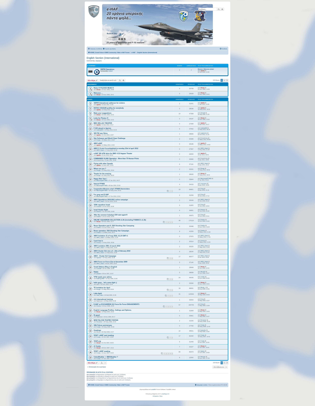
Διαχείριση (99, 60)
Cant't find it (98, 241)
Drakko (98, 216)
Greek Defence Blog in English (105, 267)
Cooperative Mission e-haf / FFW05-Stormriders (112, 189)
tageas (203, 351)
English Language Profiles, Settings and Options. (113, 310)
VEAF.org (97, 341)
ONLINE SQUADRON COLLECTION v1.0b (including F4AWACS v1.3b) (120, 220)
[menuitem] (109, 48)
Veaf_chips (99, 295)
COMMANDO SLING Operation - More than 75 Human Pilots (116, 158)
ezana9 (98, 206)
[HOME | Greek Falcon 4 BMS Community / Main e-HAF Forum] (99, 11)
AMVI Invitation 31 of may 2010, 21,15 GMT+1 (111, 236)
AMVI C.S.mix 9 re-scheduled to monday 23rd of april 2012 (116, 148)
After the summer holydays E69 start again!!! (110, 215)
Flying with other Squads (103, 163)
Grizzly (98, 242)
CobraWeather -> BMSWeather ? (106, 357)
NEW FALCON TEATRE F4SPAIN (106, 320)
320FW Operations (107, 69)
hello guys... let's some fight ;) (105, 283)
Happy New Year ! (100, 179)
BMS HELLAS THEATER (103, 123)
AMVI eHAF (98, 143)
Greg (202, 188)
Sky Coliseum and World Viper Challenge (109, 138)
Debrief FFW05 (99, 184)
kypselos (203, 330)
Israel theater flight (101, 210)
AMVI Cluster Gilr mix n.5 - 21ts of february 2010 (112, 251)
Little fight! (98, 293)
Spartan (98, 257)
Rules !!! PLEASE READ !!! (104, 88)
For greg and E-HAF (101, 195)
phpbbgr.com (165, 394)
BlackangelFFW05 (101, 180)
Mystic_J (203, 287)
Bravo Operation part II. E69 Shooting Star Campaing (114, 226)
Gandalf (98, 268)
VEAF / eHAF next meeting (104, 335)
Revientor (99, 322)
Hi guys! (97, 315)
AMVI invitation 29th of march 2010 (107, 246)
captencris (204, 133)
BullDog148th (100, 278)
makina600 (99, 130)
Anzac (98, 89)
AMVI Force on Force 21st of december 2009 (110, 262)
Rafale (96, 272)
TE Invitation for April (102, 288)
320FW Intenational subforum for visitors (109, 103)
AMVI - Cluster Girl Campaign (105, 256)
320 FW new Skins (101, 133)
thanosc (98, 211)
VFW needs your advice (103, 277)
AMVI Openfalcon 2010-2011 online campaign (111, 200)
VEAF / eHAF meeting (102, 351)
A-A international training (103, 299)
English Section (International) (103, 58)
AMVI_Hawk (100, 150)
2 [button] (224, 80)
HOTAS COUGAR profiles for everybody (109, 108)
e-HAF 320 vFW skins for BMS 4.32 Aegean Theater (113, 153)
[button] (227, 80)
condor (203, 276)
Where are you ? (100, 169)
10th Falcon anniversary (103, 325)
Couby (98, 140)
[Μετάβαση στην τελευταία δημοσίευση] (206, 87)
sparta (203, 70)
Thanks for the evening (102, 174)
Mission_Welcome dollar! (206, 69)
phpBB (153, 389)
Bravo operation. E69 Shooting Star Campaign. (111, 231)
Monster (203, 356)
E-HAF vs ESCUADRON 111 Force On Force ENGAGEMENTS (116, 304)
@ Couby (97, 346)
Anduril (110, 71)
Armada (203, 113)
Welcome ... (98, 93)
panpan (98, 273)
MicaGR (203, 271)
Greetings (97, 330)
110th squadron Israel (102, 205)
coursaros (204, 183)
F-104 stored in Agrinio (102, 128)
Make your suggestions (102, 113)
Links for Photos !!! (101, 118)
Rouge (98, 170)
